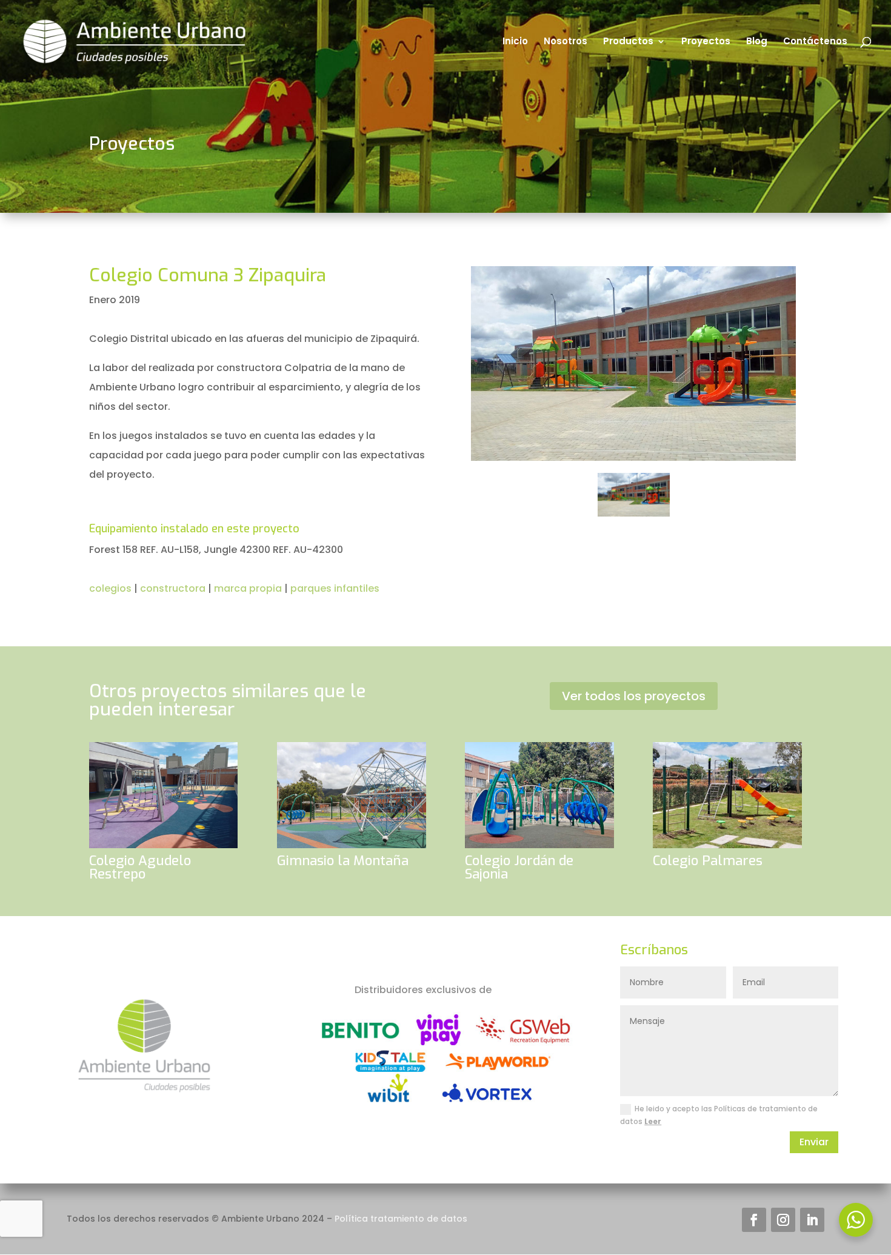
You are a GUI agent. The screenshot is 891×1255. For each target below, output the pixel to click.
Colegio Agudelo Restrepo (140, 867)
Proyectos (705, 42)
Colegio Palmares (708, 860)
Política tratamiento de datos (401, 1219)
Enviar (814, 1142)
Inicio (515, 42)
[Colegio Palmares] (727, 795)
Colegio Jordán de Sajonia (519, 867)
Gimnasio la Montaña (343, 860)
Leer (652, 1121)
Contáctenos (815, 42)
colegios (110, 588)
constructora (172, 588)
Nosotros (565, 42)
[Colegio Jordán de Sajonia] (539, 795)
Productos (628, 42)
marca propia (248, 588)
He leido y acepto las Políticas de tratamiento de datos (719, 1114)
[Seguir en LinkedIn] (812, 1220)
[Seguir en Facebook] (754, 1220)
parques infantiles (334, 588)
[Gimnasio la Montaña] (351, 795)
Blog (756, 42)
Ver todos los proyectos (634, 696)
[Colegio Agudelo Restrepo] (163, 795)
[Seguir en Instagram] (783, 1220)
